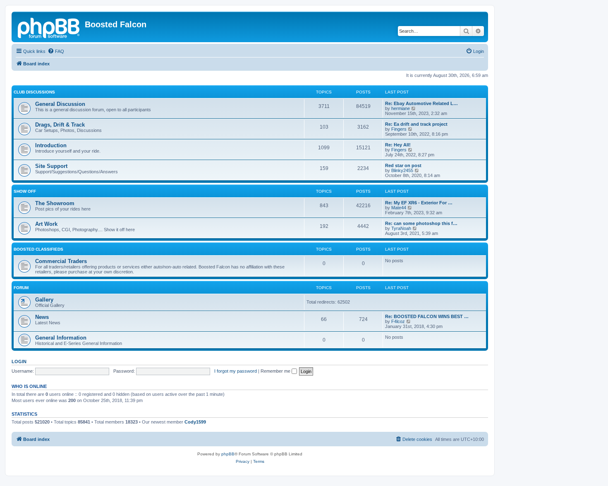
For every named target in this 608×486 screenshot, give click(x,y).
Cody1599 (195, 421)
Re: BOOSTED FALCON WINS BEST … (427, 316)
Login (19, 361)
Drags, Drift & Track (60, 125)
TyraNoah (401, 228)
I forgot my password (235, 371)
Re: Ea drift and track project (416, 124)
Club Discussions (34, 92)
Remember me (276, 371)
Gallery (44, 300)
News (42, 317)
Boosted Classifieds (38, 249)
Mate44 (398, 207)
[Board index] (49, 27)
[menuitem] (56, 51)
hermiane (400, 108)
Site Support (51, 166)
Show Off (25, 191)
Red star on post (403, 165)
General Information (60, 338)
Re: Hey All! (398, 144)
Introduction (51, 145)
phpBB (228, 454)
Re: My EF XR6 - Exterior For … (418, 202)
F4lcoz (398, 321)
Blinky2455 (402, 170)
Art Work (46, 224)
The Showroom (54, 203)
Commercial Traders (61, 261)
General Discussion (60, 104)
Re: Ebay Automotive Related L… (421, 103)
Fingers (399, 129)
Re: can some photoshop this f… (421, 223)
